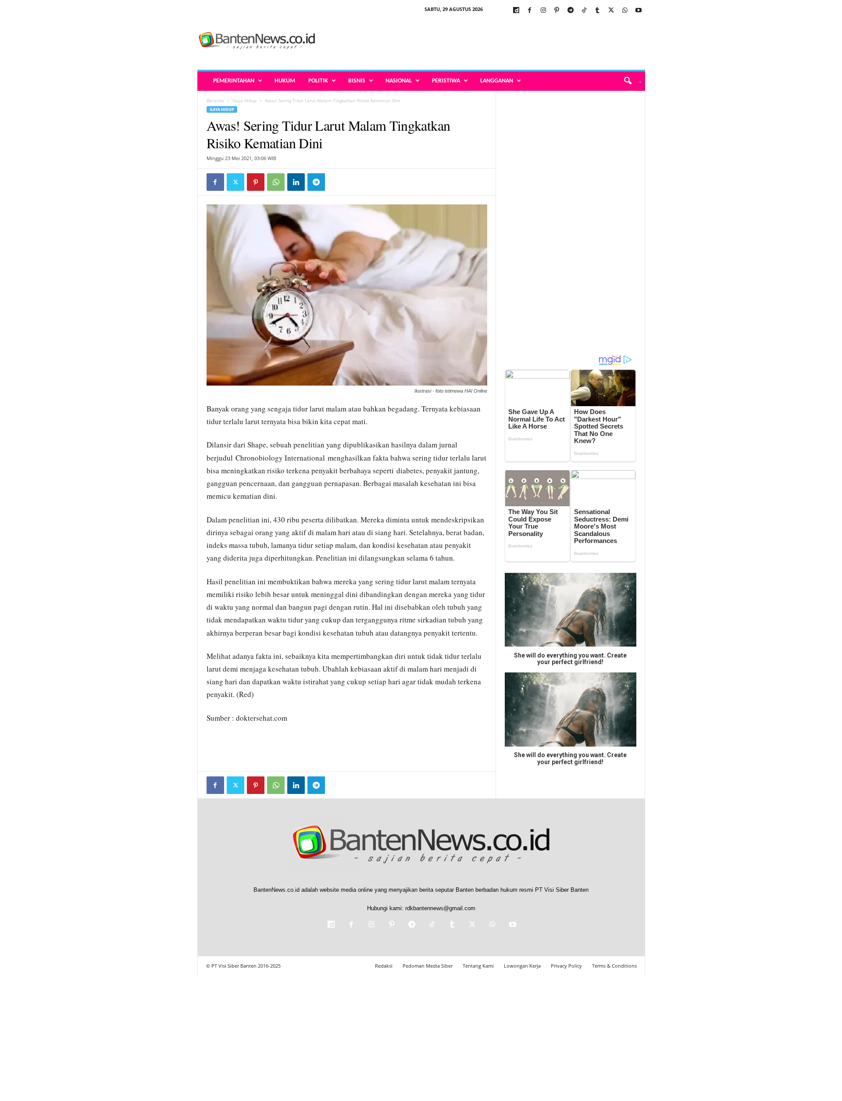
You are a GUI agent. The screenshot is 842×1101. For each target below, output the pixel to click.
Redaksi (383, 965)
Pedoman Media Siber (428, 965)
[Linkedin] (296, 182)
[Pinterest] (557, 10)
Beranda (215, 100)
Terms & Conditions (614, 965)
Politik (318, 81)
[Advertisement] (485, 41)
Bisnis (356, 81)
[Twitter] (611, 10)
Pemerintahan (233, 81)
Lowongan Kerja (522, 965)
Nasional (398, 81)
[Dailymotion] (516, 10)
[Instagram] (543, 10)
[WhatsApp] (625, 10)
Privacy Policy (566, 965)
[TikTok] (584, 10)
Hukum (285, 81)
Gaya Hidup (244, 100)
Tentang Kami (478, 965)
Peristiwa (446, 81)
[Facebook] (529, 10)
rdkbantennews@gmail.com (440, 908)
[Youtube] (638, 10)
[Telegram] (570, 10)
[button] (629, 81)
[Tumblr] (597, 10)
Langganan (496, 81)
